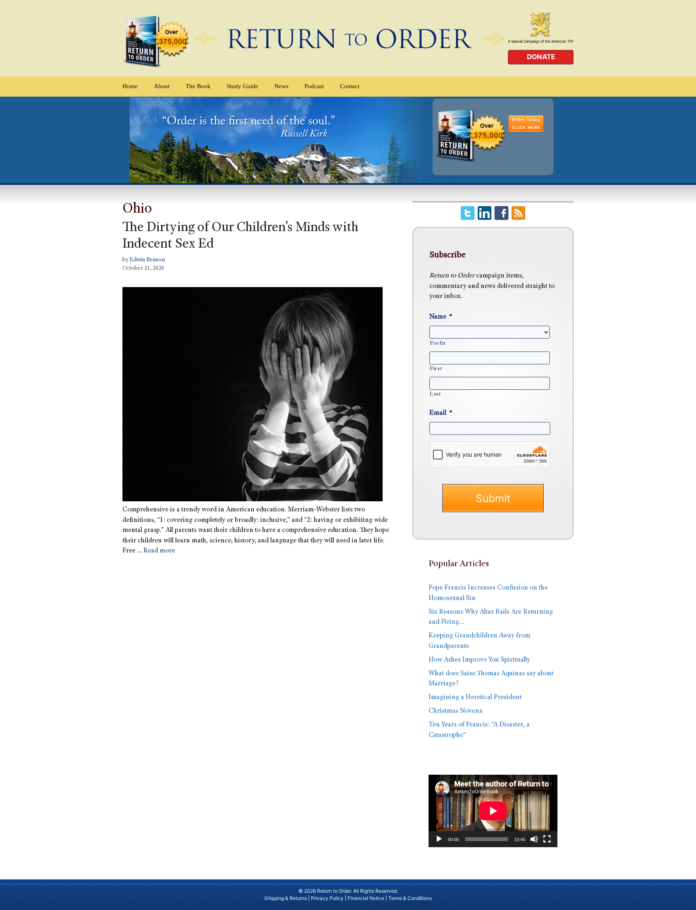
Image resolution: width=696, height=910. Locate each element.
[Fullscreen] (547, 839)
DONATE (541, 57)
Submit (493, 498)
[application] (493, 811)
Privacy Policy (327, 898)
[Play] (439, 839)
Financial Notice (366, 898)
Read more (159, 551)
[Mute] (534, 839)
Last (435, 394)
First (436, 369)
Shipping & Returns (285, 898)
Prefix (438, 343)
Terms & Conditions (410, 898)
